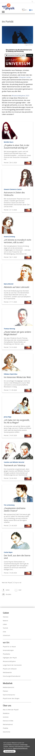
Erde (4, 632)
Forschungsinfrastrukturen (11, 676)
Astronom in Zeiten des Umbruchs (14, 193)
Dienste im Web (8, 721)
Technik (5, 628)
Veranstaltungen (8, 650)
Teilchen (5, 617)
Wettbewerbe (7, 672)
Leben (5, 624)
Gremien (6, 717)
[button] (6, 590)
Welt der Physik (7, 582)
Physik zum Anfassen (10, 669)
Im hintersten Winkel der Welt (17, 377)
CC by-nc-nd (17, 582)
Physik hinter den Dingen (11, 698)
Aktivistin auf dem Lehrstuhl (16, 287)
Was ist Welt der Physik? (11, 710)
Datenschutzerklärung (20, 748)
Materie (5, 621)
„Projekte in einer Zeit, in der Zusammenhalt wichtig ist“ (16, 146)
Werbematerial (8, 724)
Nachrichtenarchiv (9, 695)
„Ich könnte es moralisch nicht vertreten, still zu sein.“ (17, 241)
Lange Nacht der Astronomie (12, 665)
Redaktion (6, 713)
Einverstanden (9, 751)
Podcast (5, 691)
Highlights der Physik (10, 658)
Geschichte (6, 732)
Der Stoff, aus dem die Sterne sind (17, 556)
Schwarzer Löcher (25, 77)
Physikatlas (6, 654)
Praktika (5, 728)
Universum (6, 635)
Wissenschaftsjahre (9, 661)
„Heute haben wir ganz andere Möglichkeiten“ (17, 333)
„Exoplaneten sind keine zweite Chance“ (14, 509)
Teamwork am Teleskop (14, 465)
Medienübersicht (8, 687)
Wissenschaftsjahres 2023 (20, 96)
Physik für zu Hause (9, 646)
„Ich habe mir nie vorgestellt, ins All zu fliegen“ (17, 421)
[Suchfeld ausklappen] (31, 1)
